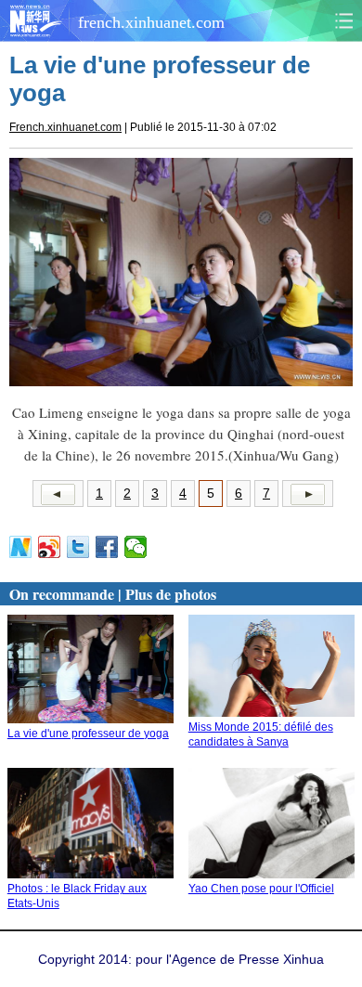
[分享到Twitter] (78, 547)
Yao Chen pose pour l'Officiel (261, 888)
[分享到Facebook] (107, 547)
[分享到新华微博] (20, 547)
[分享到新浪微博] (49, 547)
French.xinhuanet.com (65, 127)
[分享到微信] (136, 547)
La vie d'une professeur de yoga (88, 733)
